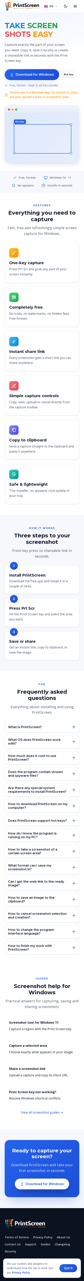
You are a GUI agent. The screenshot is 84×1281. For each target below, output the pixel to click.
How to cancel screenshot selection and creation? (37, 915)
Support (30, 1244)
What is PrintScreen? (25, 727)
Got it (68, 1268)
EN (51, 6)
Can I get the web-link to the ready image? (36, 883)
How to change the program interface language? (31, 931)
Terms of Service (17, 1237)
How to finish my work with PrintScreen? (30, 947)
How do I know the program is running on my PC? (32, 835)
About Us (63, 1237)
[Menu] (75, 6)
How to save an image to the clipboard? (31, 899)
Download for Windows (35, 74)
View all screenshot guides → (42, 1112)
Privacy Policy (43, 1237)
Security (10, 1251)
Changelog (62, 1244)
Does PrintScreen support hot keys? (37, 821)
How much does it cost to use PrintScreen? (32, 757)
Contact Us (13, 1244)
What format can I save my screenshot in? (29, 867)
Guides (45, 1244)
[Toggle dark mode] (66, 6)
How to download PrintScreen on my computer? (38, 806)
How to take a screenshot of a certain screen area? (32, 851)
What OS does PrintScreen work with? (34, 741)
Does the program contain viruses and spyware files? (35, 773)
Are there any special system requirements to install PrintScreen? (37, 790)
